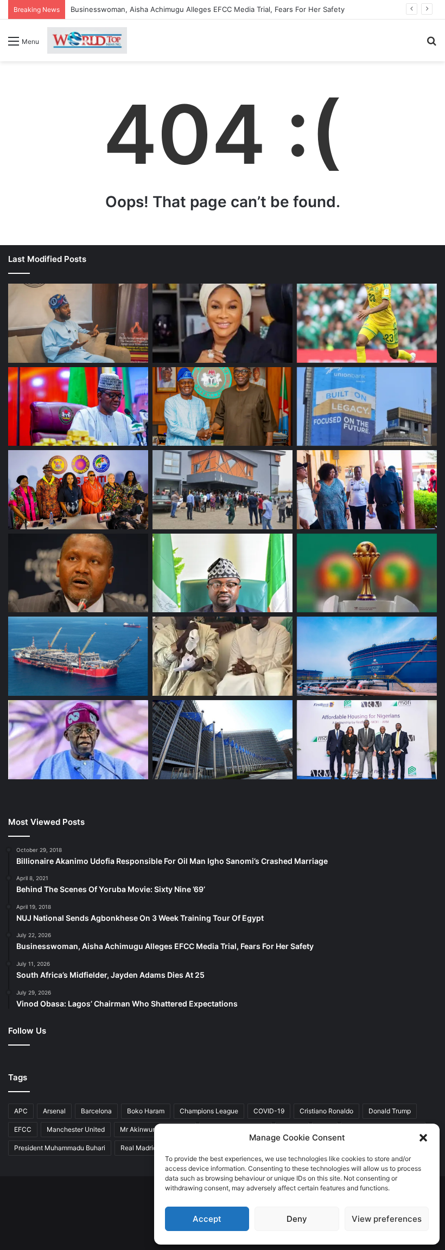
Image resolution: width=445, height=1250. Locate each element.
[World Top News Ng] (87, 40)
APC (21, 1111)
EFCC (22, 1129)
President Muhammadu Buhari (59, 1148)
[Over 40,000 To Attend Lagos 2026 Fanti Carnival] (78, 489)
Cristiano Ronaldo (326, 1111)
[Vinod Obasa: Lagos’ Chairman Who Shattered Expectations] (78, 323)
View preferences (387, 1219)
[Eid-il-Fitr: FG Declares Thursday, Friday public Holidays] (222, 573)
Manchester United (76, 1129)
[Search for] (431, 45)
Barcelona (96, 1111)
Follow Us (27, 1030)
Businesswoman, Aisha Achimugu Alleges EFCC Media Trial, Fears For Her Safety (208, 9)
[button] (423, 1137)
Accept (207, 1219)
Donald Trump (389, 1111)
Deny (297, 1219)
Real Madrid (138, 1148)
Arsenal (54, 1111)
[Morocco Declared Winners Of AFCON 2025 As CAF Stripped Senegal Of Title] (367, 573)
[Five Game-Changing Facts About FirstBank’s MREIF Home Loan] (367, 739)
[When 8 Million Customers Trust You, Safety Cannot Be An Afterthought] (367, 406)
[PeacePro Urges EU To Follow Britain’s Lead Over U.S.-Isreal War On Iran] (222, 739)
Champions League (209, 1111)
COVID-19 (268, 1111)
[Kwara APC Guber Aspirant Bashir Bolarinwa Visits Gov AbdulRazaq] (222, 406)
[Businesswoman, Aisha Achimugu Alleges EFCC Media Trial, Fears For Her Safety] (222, 323)
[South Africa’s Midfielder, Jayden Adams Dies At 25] (367, 323)
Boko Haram (145, 1111)
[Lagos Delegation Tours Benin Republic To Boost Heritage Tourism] (367, 489)
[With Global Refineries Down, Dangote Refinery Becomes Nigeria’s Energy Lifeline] (367, 656)
